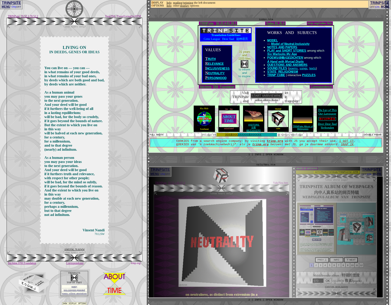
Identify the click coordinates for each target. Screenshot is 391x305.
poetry (74, 286)
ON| (14, 6)
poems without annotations (74, 293)
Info (169, 2)
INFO (258, 299)
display (184, 5)
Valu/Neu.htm (265, 164)
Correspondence (74, 263)
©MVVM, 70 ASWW (74, 249)
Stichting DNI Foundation (22, 263)
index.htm (266, 19)
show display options (74, 303)
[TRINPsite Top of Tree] (74, 24)
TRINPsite (13, 16)
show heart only (74, 26)
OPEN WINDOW (274, 299)
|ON (377, 6)
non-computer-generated (74, 290)
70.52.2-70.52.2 (29, 16)
